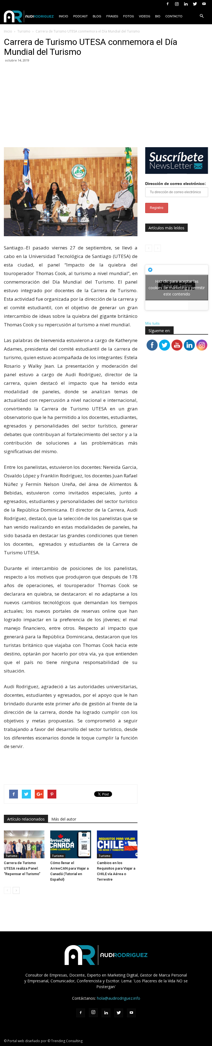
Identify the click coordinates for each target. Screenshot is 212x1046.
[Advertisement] (106, 105)
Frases (112, 16)
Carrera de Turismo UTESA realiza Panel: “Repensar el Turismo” (22, 868)
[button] (201, 16)
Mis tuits (152, 323)
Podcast (80, 16)
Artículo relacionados (26, 819)
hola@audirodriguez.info (118, 998)
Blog (97, 16)
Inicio (63, 16)
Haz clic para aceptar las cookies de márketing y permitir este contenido (177, 287)
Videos (144, 16)
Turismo (11, 856)
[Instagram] (177, 4)
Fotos (128, 16)
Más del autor (63, 819)
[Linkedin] (186, 4)
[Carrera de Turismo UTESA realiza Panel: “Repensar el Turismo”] (24, 844)
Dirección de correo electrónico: (175, 183)
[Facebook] (167, 4)
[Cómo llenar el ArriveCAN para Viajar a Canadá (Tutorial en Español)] (70, 844)
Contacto (173, 16)
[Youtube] (204, 4)
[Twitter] (195, 4)
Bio (157, 16)
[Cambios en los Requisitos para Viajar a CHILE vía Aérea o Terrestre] (117, 844)
